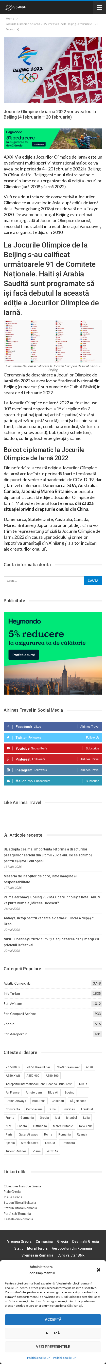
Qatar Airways (28, 1134)
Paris (9, 1134)
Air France (12, 1092)
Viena (37, 1151)
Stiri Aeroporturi (15, 1034)
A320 (89, 1067)
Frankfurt (87, 1109)
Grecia (44, 1117)
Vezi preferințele (53, 1346)
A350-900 (32, 1075)
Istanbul (71, 1117)
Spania (10, 1143)
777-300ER (13, 1067)
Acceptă (53, 1319)
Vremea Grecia (19, 1241)
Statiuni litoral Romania (20, 1208)
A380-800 (52, 1075)
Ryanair (82, 1134)
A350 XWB (13, 1075)
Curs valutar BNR (71, 1255)
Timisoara (68, 1143)
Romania (64, 1134)
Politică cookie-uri (39, 1358)
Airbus (83, 1084)
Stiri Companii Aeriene (20, 1014)
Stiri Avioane (13, 1004)
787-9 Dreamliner (68, 1067)
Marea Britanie (63, 1126)
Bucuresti (39, 1101)
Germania (27, 1117)
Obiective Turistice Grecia (22, 1186)
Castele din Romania (18, 1219)
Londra (22, 1126)
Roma (48, 1134)
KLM (8, 1126)
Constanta (13, 1109)
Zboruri (9, 1024)
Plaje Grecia (12, 1192)
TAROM (50, 1143)
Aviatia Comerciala (17, 983)
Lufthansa (40, 1126)
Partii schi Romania (17, 1214)
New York (85, 1126)
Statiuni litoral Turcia (31, 1248)
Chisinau (58, 1101)
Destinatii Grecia (85, 1241)
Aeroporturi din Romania (72, 1248)
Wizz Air (52, 1151)
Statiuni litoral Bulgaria (20, 1202)
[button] (98, 1269)
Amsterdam (34, 1092)
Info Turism (12, 993)
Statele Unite (29, 1143)
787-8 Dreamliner (38, 1067)
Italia (86, 1117)
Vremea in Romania (37, 1255)
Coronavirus (34, 1109)
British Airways (16, 1101)
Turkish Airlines (16, 1151)
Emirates (69, 1109)
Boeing (69, 1092)
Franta (10, 1117)
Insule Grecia (13, 1197)
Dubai (52, 1109)
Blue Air (53, 1092)
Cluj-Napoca (78, 1101)
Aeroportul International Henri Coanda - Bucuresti (39, 1084)
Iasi (57, 1117)
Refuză (53, 1333)
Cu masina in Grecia (52, 1241)
